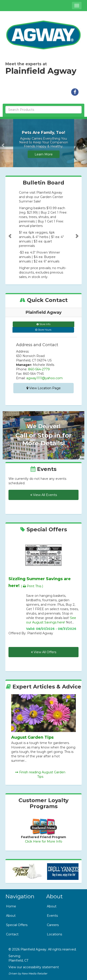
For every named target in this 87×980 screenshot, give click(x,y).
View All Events (44, 495)
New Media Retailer (34, 973)
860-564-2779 (39, 369)
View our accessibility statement (33, 967)
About (11, 916)
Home (11, 906)
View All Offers (44, 652)
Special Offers (16, 925)
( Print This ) (32, 586)
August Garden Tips (32, 737)
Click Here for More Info (43, 841)
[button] (3, 143)
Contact (12, 934)
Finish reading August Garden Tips (41, 774)
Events (52, 916)
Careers (53, 925)
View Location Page (44, 388)
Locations (54, 934)
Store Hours (44, 329)
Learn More (44, 154)
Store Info (44, 324)
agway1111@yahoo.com (44, 378)
